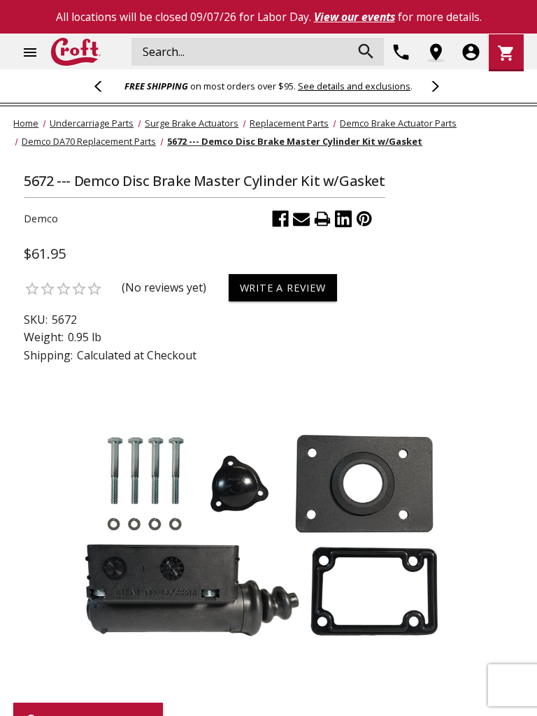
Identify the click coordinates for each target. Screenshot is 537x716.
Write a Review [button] (283, 287)
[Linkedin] (343, 218)
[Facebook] (280, 218)
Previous (104, 86)
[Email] (301, 218)
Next (433, 86)
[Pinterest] (364, 218)
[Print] (322, 218)
